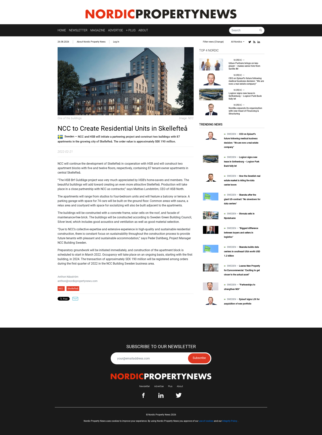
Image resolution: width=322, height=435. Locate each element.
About (180, 386)
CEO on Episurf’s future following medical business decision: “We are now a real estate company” (246, 81)
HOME (62, 30)
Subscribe (199, 358)
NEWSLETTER (78, 30)
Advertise (159, 386)
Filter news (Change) (213, 41)
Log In (116, 41)
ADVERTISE (115, 30)
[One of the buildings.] (126, 81)
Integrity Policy (229, 421)
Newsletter (144, 386)
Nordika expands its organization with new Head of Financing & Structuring (245, 111)
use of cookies (206, 421)
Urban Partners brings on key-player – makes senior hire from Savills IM (244, 66)
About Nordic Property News (91, 41)
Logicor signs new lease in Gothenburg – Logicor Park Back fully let (245, 96)
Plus (170, 386)
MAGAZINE (97, 30)
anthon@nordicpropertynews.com (77, 280)
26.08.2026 (63, 41)
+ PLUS (130, 30)
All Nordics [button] (237, 41)
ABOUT (143, 30)
